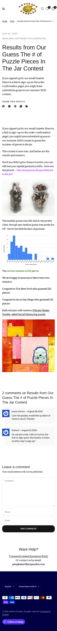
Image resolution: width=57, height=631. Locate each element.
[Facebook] (4, 106)
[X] (10, 106)
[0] (53, 9)
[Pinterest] (16, 106)
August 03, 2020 (29, 430)
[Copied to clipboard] (27, 106)
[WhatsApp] (21, 106)
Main (12, 21)
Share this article (13, 101)
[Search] (42, 9)
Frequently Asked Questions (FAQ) (28, 556)
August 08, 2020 (35, 412)
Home (4, 21)
